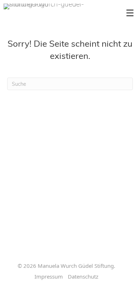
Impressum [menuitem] (48, 276)
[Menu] (129, 13)
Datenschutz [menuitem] (83, 276)
